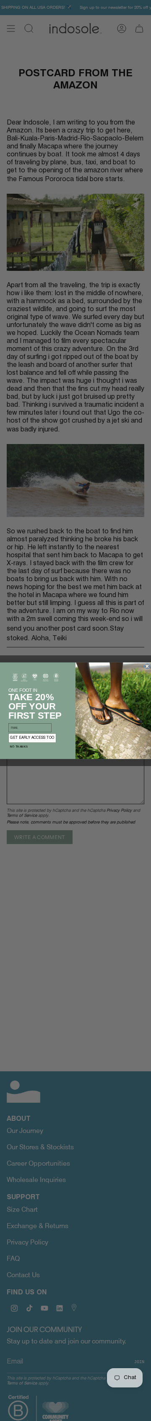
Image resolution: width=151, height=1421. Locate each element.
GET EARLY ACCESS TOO (32, 738)
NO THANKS (19, 746)
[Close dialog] (147, 666)
